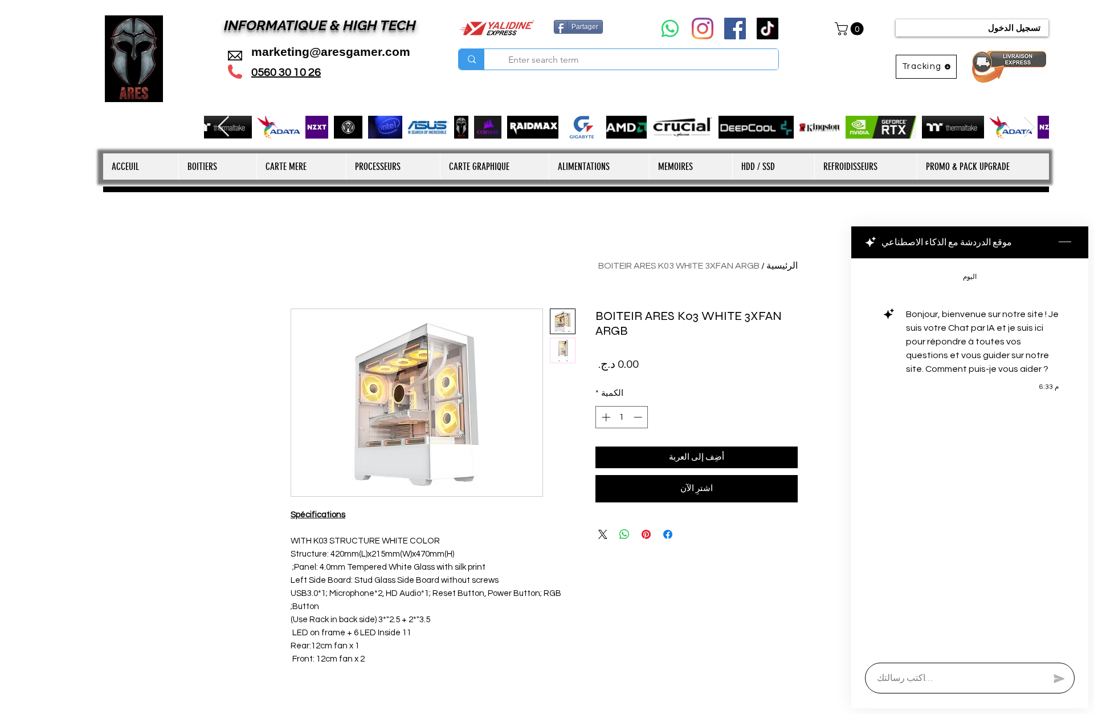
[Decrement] (639, 417)
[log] (969, 457)
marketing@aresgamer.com (330, 51)
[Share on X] (603, 534)
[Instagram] (702, 28)
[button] (851, 28)
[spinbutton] (622, 417)
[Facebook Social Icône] (735, 28)
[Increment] (605, 417)
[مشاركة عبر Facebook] (668, 534)
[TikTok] (767, 28)
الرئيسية (782, 265)
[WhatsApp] (670, 28)
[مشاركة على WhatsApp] (624, 534)
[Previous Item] (223, 127)
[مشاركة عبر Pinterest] (646, 534)
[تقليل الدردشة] (1065, 242)
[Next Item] (1029, 127)
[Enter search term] (471, 59)
